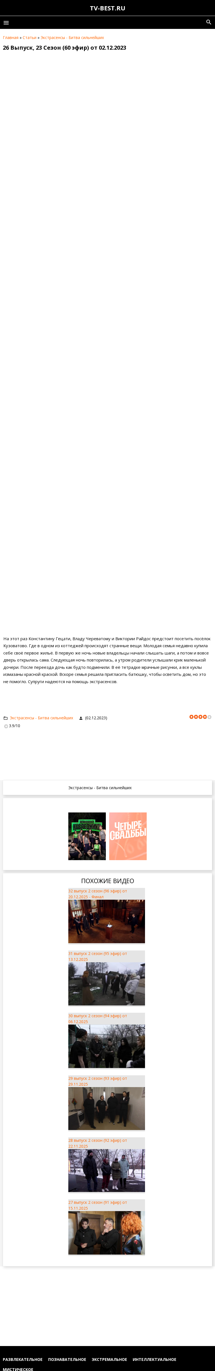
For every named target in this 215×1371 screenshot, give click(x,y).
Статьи (29, 37)
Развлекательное (23, 1359)
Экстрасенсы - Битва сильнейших (72, 37)
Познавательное (67, 1359)
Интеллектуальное (154, 1359)
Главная (10, 37)
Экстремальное (109, 1359)
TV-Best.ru (107, 8)
